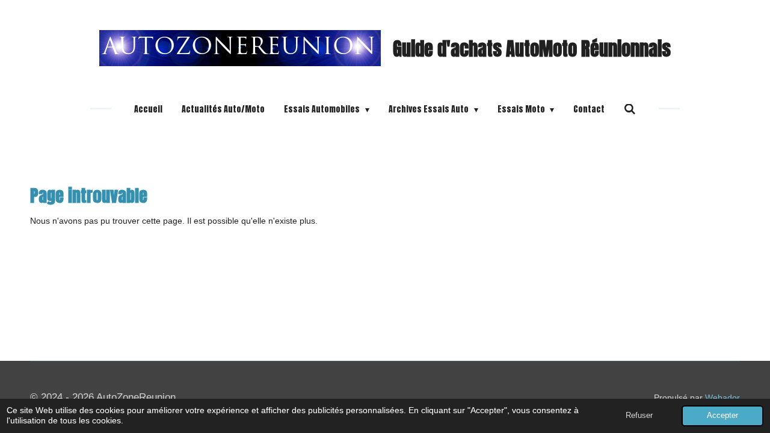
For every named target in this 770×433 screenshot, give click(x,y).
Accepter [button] (722, 415)
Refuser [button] (639, 415)
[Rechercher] (629, 109)
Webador (722, 397)
